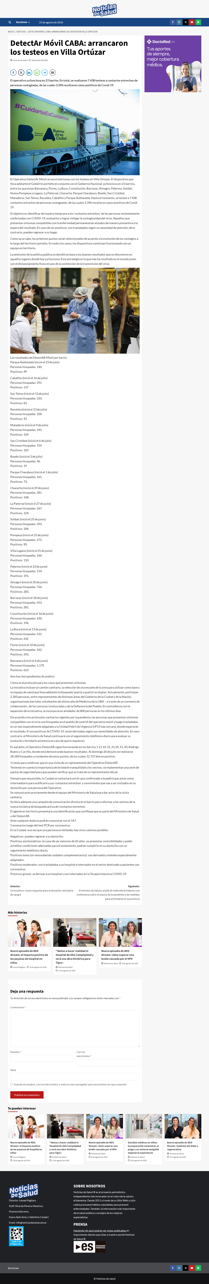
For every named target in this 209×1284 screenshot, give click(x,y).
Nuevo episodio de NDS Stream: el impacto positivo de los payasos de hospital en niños (29, 957)
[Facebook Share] (13, 72)
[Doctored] (173, 64)
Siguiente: (108, 893)
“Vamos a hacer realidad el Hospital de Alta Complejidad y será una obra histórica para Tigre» (75, 957)
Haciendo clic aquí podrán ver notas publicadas (99, 1230)
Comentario (18, 1007)
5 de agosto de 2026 (178, 1157)
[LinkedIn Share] (29, 72)
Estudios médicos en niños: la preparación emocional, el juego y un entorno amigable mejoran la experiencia (143, 1148)
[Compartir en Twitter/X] (21, 72)
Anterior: (41, 890)
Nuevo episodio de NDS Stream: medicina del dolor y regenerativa (182, 1146)
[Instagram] (179, 22)
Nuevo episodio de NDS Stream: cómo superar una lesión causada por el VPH (117, 955)
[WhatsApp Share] (37, 72)
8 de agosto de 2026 (130, 963)
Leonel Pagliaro (19, 967)
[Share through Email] (52, 72)
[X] (185, 22)
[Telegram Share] (45, 72)
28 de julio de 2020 (40, 60)
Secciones (21, 22)
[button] (10, 22)
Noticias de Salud (20, 60)
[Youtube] (192, 22)
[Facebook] (173, 22)
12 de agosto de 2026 (66, 970)
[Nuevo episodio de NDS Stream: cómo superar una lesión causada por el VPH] (120, 932)
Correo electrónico (84, 1054)
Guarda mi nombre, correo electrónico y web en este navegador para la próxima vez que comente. (70, 1084)
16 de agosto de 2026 (38, 967)
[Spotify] (198, 22)
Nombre (15, 1051)
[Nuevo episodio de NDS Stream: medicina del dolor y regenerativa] (183, 1126)
